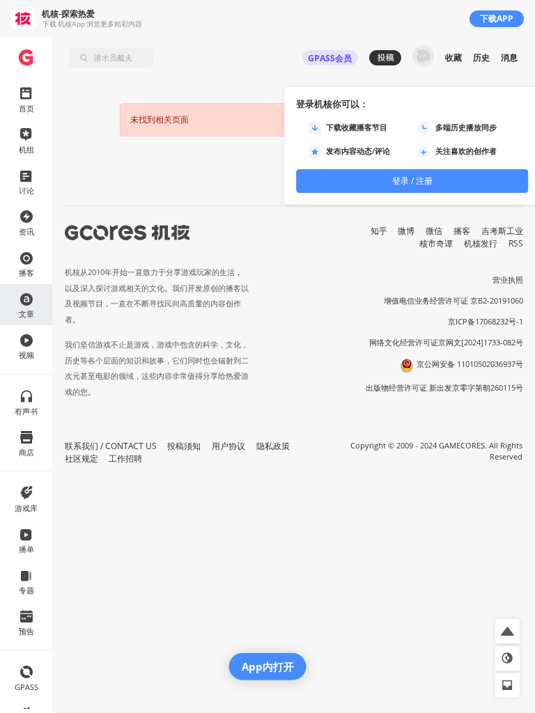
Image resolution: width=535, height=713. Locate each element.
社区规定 (81, 458)
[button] (507, 631)
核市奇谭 (436, 243)
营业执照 (508, 280)
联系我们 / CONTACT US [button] (111, 446)
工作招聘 (125, 458)
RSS (516, 243)
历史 (481, 57)
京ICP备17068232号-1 (485, 322)
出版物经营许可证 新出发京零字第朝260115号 (444, 388)
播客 (461, 231)
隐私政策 (273, 446)
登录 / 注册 (412, 181)
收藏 (453, 57)
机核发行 (480, 243)
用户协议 (228, 446)
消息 (509, 57)
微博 (406, 231)
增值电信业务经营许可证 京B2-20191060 (453, 301)
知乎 (379, 231)
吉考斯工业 (502, 231)
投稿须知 (184, 446)
